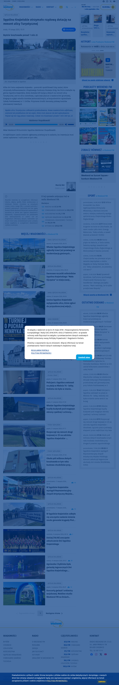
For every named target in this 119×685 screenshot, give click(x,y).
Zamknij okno (84, 357)
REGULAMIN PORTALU (40, 350)
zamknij (102, 681)
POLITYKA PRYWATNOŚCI (41, 353)
